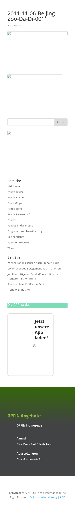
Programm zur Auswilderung (25, 231)
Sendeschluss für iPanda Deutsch (27, 284)
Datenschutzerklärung (43, 497)
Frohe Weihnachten (19, 289)
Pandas (11, 220)
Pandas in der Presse (20, 225)
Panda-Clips (14, 203)
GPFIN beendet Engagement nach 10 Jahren (34, 268)
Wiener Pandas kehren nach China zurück (33, 263)
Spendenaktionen (18, 242)
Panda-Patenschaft (18, 214)
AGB (62, 497)
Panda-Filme (15, 208)
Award (21, 438)
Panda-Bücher (16, 197)
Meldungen (14, 186)
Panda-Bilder (15, 192)
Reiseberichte (15, 237)
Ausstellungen (27, 454)
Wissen (11, 248)
